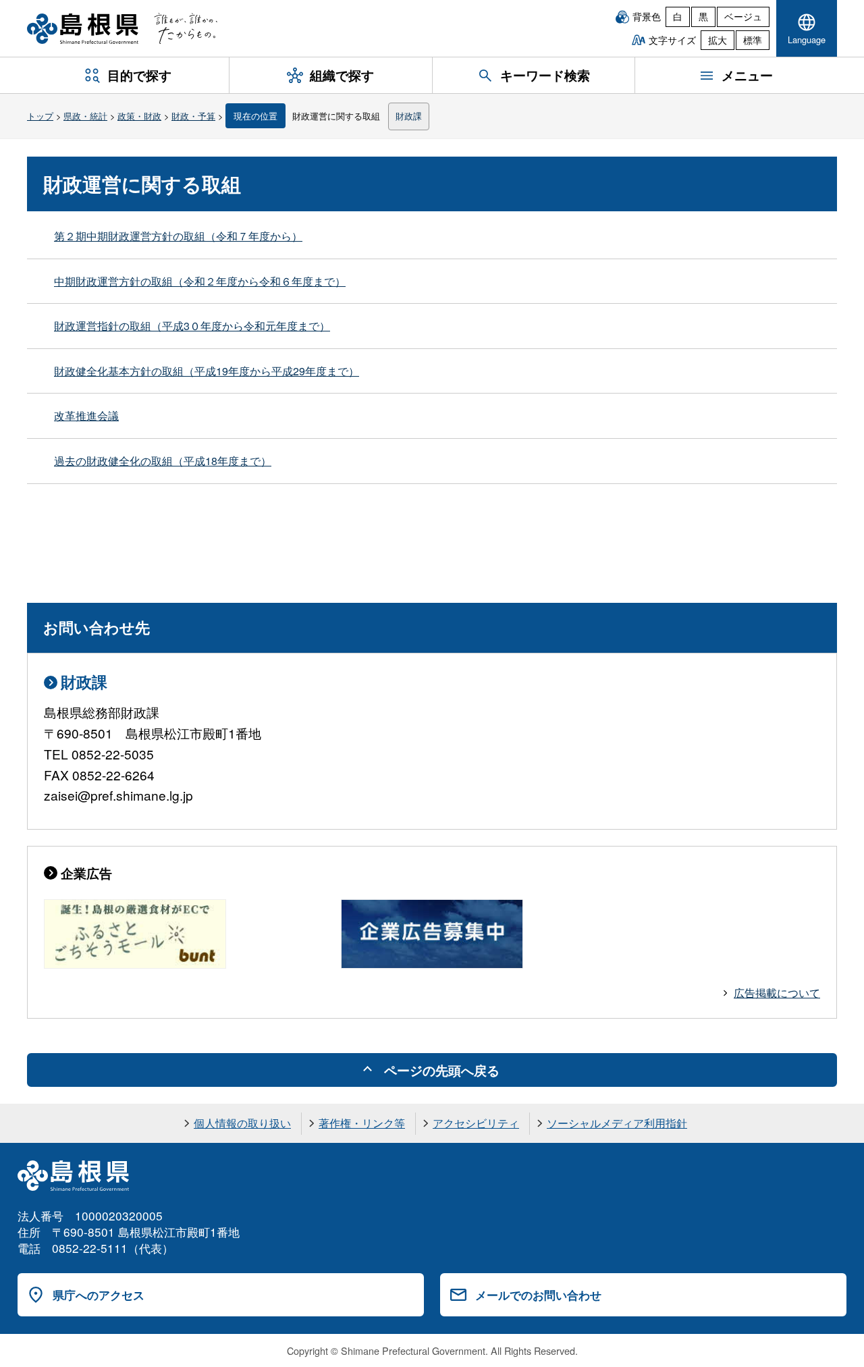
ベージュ (743, 16)
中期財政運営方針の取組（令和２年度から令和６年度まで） (200, 281)
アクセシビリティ (476, 1123)
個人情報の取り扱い (242, 1123)
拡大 (717, 40)
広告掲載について (777, 992)
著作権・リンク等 (362, 1123)
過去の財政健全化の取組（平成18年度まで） (162, 460)
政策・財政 (139, 115)
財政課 (409, 115)
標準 (752, 40)
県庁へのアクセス (98, 1295)
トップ (40, 115)
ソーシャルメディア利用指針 (617, 1123)
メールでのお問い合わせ (538, 1295)
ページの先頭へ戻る (442, 1070)
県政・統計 (85, 115)
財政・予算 (193, 115)
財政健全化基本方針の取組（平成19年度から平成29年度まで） (206, 371)
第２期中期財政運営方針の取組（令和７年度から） (178, 236)
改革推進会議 (86, 415)
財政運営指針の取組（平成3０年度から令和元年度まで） (192, 325)
